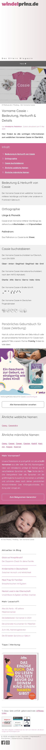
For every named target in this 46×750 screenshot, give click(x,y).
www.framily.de (31, 397)
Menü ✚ (23, 64)
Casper (19, 443)
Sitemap (27, 738)
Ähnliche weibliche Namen (16, 168)
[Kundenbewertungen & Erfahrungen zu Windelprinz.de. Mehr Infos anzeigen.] (18, 726)
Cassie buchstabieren (14, 163)
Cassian (26, 443)
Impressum (34, 736)
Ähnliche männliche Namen (17, 172)
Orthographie (11, 158)
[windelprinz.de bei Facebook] (3, 744)
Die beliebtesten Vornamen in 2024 (16, 618)
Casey (4, 425)
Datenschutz (17, 738)
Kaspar (9, 447)
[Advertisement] (23, 31)
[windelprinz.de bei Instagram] (8, 744)
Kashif (34, 443)
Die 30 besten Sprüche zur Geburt (16, 635)
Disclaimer (5, 738)
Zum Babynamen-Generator (23, 497)
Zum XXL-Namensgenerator (14, 630)
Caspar (11, 443)
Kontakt (25, 736)
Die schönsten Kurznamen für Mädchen (18, 624)
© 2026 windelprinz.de (10, 736)
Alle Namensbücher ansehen (23, 404)
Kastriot (17, 447)
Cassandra (13, 425)
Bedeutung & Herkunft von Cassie (20, 154)
